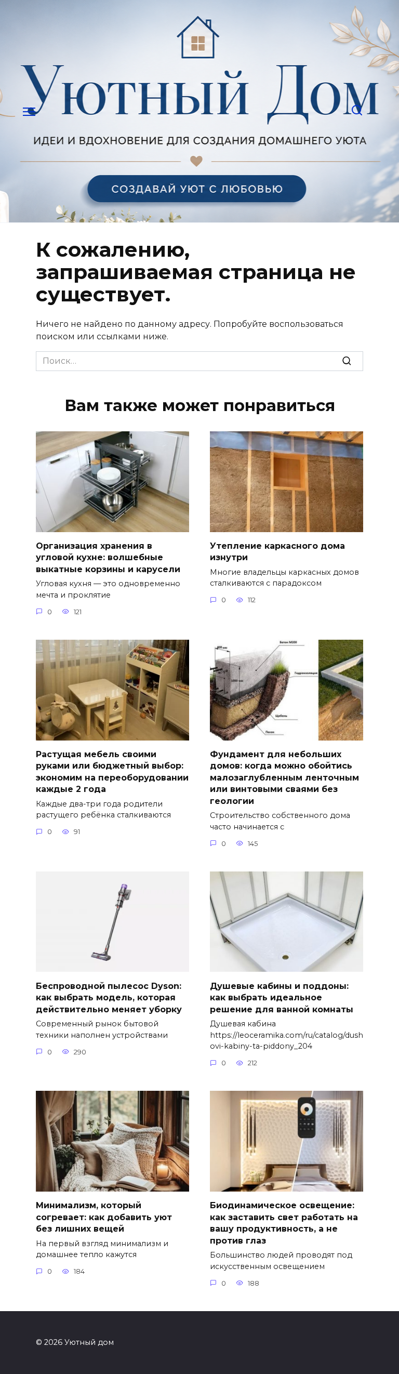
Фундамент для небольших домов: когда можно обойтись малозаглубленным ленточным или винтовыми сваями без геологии (284, 777)
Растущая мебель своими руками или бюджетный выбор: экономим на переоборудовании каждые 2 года (112, 771)
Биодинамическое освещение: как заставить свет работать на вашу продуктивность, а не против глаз (284, 1222)
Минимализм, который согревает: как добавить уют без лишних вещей (104, 1217)
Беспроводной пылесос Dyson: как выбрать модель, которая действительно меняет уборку (109, 997)
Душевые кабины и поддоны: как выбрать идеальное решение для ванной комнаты (281, 997)
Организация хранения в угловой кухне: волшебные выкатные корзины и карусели (108, 557)
